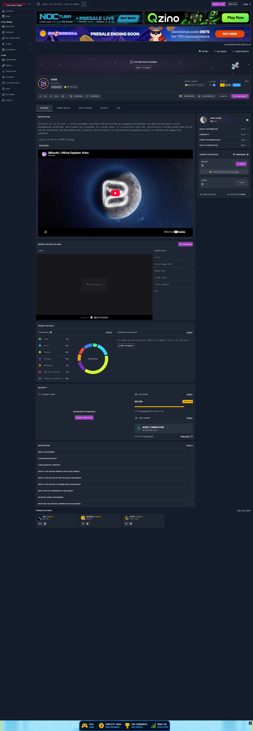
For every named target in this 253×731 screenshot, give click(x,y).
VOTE (242, 182)
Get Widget (222, 51)
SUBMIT (190, 332)
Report (205, 51)
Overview (44, 108)
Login (245, 4)
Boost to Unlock (143, 67)
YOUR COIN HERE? (244, 510)
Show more (44, 145)
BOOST (242, 164)
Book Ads (233, 4)
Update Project (242, 51)
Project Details (85, 108)
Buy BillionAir (240, 96)
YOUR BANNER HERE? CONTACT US (237, 44)
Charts (224, 96)
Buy (185, 244)
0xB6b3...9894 (196, 85)
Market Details (63, 108)
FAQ (118, 108)
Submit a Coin (218, 4)
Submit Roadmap (126, 345)
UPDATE (109, 332)
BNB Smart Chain (72, 87)
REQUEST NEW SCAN (84, 417)
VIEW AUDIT (185, 436)
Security (104, 108)
